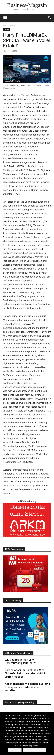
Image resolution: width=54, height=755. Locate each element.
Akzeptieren (14, 750)
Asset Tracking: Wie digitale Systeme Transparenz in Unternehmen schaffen (27, 687)
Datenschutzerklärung (34, 750)
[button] (50, 18)
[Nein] (50, 733)
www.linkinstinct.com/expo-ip (18, 485)
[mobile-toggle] (5, 18)
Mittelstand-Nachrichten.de (18, 653)
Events (12, 25)
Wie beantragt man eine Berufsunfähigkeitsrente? (20, 661)
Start (5, 25)
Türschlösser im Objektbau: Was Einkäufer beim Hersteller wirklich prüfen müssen (25, 673)
